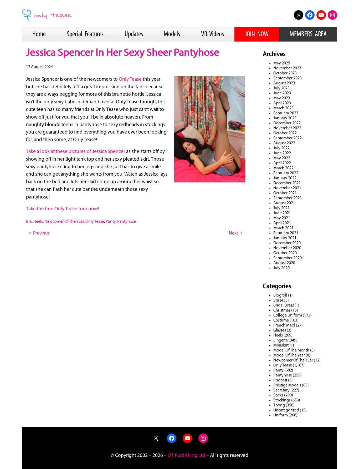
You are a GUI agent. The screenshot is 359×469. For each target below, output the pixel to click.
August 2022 (284, 143)
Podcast (280, 380)
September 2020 (287, 258)
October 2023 (285, 73)
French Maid (284, 325)
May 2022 (281, 158)
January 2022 (284, 178)
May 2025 (281, 63)
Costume (281, 320)
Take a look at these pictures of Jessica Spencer (76, 151)
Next (233, 233)
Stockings (281, 400)
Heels (38, 222)
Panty (111, 222)
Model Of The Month (291, 350)
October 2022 (285, 133)
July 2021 (281, 208)
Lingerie (280, 340)
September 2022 (287, 138)
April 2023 (282, 103)
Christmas (281, 310)
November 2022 (287, 128)
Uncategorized (286, 410)
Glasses (279, 330)
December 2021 (287, 183)
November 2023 (287, 68)
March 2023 (283, 108)
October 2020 (285, 253)
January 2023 (284, 118)
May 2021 (281, 218)
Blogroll (280, 295)
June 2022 (282, 153)
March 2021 (283, 228)
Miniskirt (281, 345)
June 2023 (282, 93)
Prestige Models (287, 385)
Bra (29, 222)
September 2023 (287, 78)
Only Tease (130, 79)
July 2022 (281, 148)
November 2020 (287, 248)
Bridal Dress (283, 305)
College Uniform (287, 315)
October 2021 (285, 193)
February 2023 (285, 113)
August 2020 (284, 263)
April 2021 (282, 223)
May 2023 (281, 98)
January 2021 (284, 238)
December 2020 (287, 243)
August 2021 (284, 203)
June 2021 (282, 213)
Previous (41, 233)
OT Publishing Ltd (186, 455)
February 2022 (285, 173)
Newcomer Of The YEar (64, 222)
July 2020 (281, 268)
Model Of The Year (289, 355)
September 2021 (287, 198)
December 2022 (287, 123)
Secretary (281, 390)
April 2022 (282, 163)
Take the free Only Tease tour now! (62, 209)
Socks (278, 395)
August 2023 (284, 83)
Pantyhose (126, 222)
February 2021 (285, 233)
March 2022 (283, 168)
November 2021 (287, 188)
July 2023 (281, 88)
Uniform (280, 415)
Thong (279, 405)
